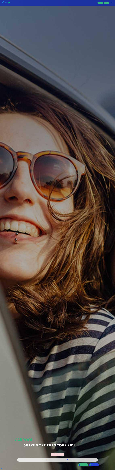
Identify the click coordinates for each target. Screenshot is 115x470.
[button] (1, 469)
